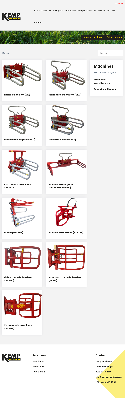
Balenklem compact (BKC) (19, 139)
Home (37, 11)
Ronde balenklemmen (105, 89)
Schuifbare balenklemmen (102, 81)
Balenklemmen (114, 37)
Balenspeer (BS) (13, 232)
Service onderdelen (95, 11)
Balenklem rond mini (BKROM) (65, 232)
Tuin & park (70, 11)
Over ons (111, 11)
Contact (38, 22)
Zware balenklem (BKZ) (62, 139)
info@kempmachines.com (109, 377)
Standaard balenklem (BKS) (64, 94)
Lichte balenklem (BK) (17, 94)
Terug (6, 53)
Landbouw (46, 11)
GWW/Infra (58, 11)
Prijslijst (81, 11)
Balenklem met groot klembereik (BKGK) (60, 186)
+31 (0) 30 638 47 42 (106, 382)
